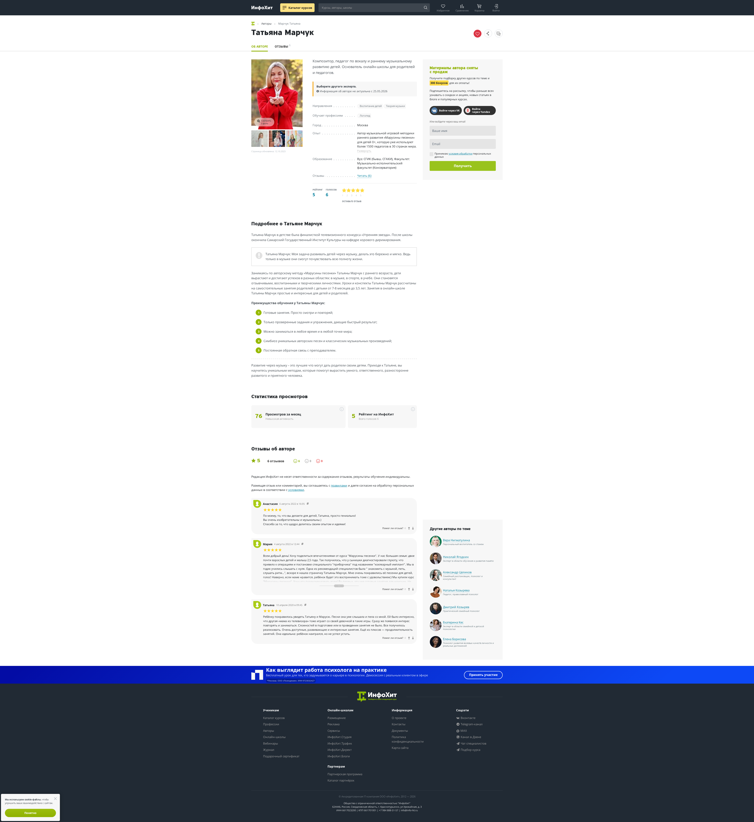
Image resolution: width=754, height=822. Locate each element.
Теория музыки (395, 106)
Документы (400, 731)
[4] (358, 190)
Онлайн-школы (274, 737)
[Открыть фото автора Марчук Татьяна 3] (277, 138)
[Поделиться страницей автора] (488, 33)
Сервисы (334, 731)
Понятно (30, 813)
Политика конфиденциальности (408, 739)
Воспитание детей (371, 106)
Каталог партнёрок (341, 780)
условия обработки (460, 153)
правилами (339, 485)
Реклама (333, 724)
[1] (344, 190)
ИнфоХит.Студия (339, 737)
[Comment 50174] (308, 504)
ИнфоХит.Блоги (339, 756)
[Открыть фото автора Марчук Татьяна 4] (294, 138)
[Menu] (284, 7)
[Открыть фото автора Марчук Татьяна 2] (259, 138)
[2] (349, 190)
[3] (353, 190)
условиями (296, 490)
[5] (362, 190)
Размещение (337, 718)
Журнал (268, 750)
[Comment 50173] (302, 544)
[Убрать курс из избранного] (477, 34)
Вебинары (270, 743)
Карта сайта (400, 748)
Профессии (271, 724)
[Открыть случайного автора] (499, 33)
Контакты (398, 724)
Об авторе (259, 46)
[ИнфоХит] (262, 8)
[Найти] (425, 8)
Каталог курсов (274, 718)
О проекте (399, 718)
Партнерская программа (345, 774)
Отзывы (283, 45)
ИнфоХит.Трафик (340, 743)
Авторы (268, 731)
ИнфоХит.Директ (340, 750)
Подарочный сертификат (281, 756)
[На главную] (253, 24)
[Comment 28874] (305, 605)
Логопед (365, 115)
